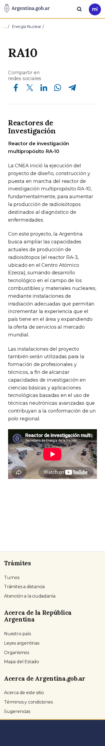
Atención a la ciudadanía (29, 596)
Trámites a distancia (24, 586)
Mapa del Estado (21, 661)
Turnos (11, 577)
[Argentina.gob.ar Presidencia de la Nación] (27, 8)
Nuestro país (17, 633)
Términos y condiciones (28, 702)
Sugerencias (17, 711)
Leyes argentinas (21, 643)
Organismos (16, 652)
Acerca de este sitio (24, 692)
